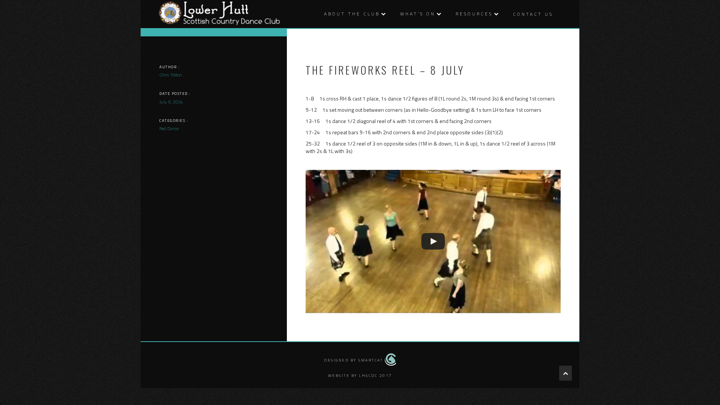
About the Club (352, 13)
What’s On (417, 13)
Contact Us (533, 14)
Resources (474, 13)
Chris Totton (170, 74)
